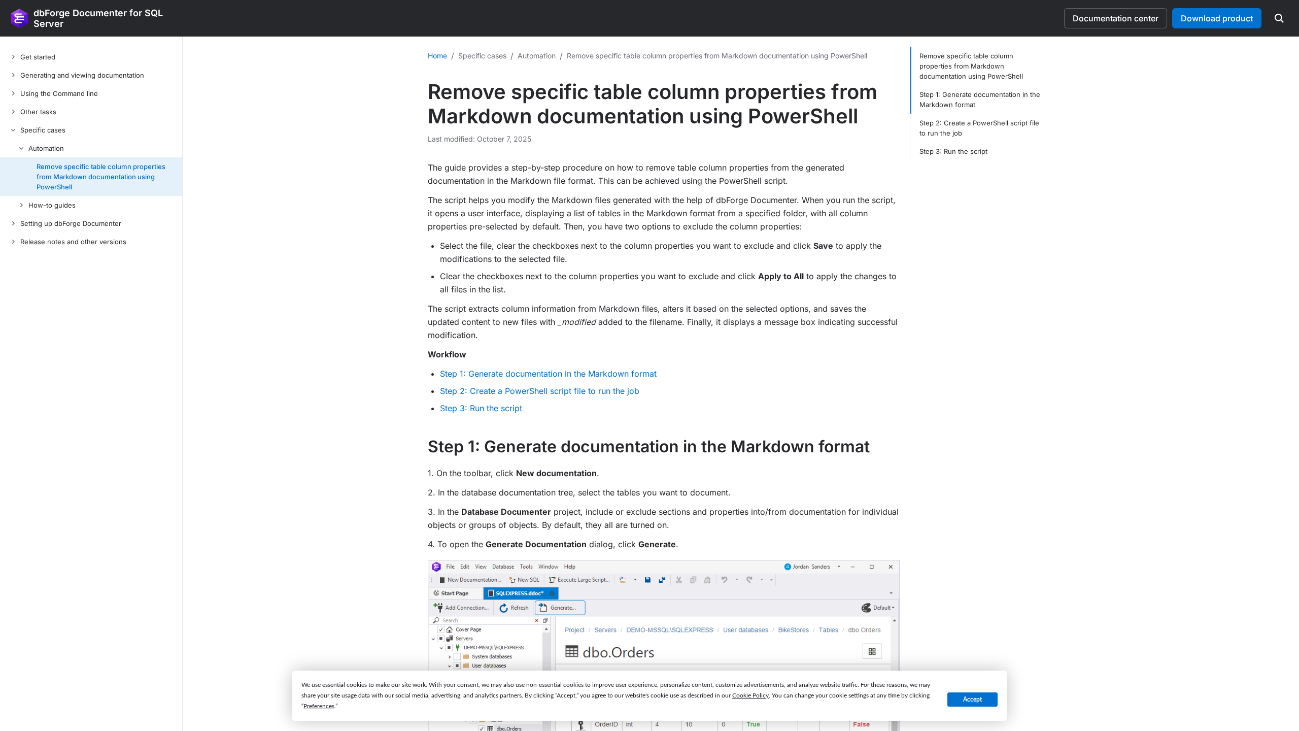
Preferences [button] (318, 706)
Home (437, 55)
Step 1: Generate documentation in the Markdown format (548, 374)
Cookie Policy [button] (750, 695)
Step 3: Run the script (481, 408)
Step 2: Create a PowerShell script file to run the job (539, 391)
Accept (972, 699)
